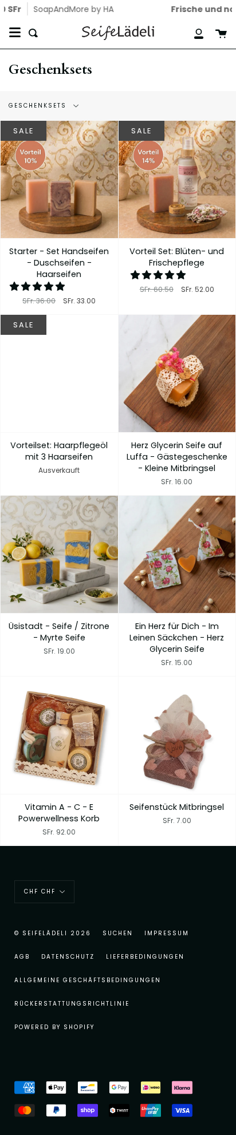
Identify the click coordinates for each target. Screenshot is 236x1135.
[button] (38, 286)
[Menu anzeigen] (15, 32)
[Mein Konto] (192, 33)
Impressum (166, 933)
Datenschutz (68, 956)
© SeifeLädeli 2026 (52, 933)
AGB (22, 956)
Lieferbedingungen (145, 956)
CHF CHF (40, 891)
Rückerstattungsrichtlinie (71, 1003)
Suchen (118, 933)
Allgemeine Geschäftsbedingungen (87, 980)
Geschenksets (39, 105)
